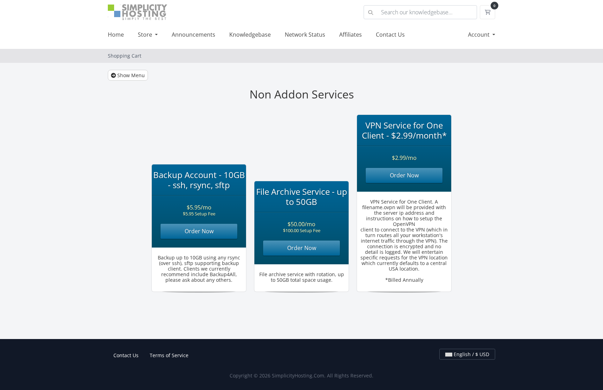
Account (479, 34)
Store (146, 34)
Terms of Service (169, 355)
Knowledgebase (250, 34)
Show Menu (130, 75)
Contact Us (390, 34)
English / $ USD (470, 354)
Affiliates (350, 34)
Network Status (305, 34)
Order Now (199, 231)
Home (116, 34)
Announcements (193, 34)
